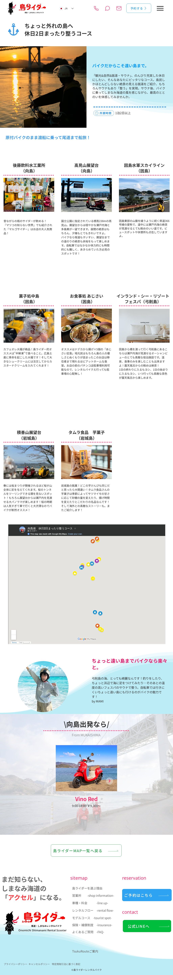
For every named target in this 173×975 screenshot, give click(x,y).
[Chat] (107, 8)
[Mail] (119, 8)
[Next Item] (109, 781)
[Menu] (160, 8)
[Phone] (96, 8)
